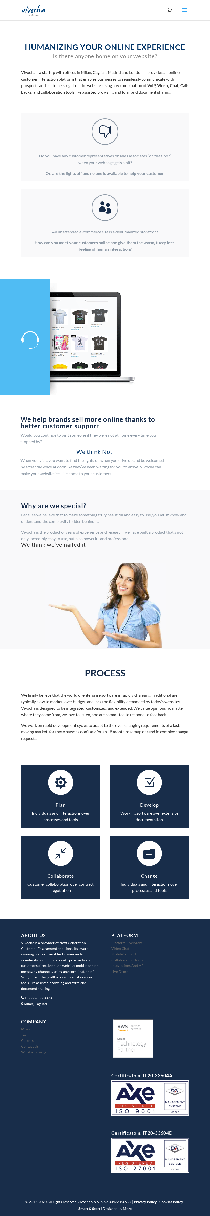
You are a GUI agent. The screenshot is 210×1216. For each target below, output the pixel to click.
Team (25, 1035)
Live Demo (119, 971)
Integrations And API (128, 965)
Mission (27, 1029)
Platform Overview (126, 943)
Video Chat (120, 948)
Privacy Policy (145, 1202)
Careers (27, 1040)
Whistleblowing (33, 1052)
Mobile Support (123, 954)
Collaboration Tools (127, 960)
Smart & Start (89, 1208)
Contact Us (30, 1046)
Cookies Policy (171, 1202)
